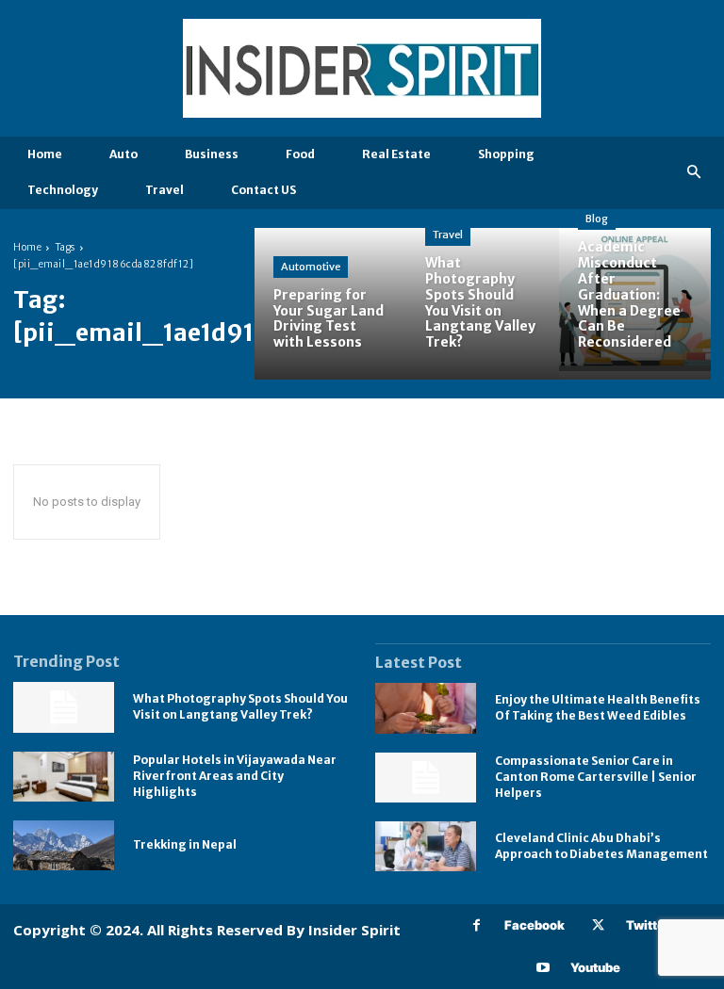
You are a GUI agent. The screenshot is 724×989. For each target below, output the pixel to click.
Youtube (595, 967)
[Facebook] (476, 925)
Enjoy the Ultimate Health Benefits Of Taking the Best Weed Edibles (597, 707)
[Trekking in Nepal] (63, 845)
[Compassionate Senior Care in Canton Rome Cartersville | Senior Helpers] (425, 778)
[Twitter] (598, 925)
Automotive (310, 266)
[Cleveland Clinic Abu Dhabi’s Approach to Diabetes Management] (425, 846)
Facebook (534, 924)
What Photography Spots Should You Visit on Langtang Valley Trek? (240, 706)
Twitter (648, 924)
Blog (596, 218)
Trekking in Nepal (185, 844)
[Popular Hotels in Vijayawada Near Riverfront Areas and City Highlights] (63, 777)
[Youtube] (542, 967)
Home (27, 247)
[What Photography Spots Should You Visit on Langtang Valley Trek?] (482, 304)
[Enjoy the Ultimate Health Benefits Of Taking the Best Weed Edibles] (425, 708)
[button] (694, 172)
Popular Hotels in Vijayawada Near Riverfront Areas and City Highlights (235, 776)
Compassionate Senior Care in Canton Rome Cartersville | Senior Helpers (596, 777)
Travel (448, 234)
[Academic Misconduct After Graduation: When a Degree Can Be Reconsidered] (635, 304)
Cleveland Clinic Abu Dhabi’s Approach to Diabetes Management (601, 846)
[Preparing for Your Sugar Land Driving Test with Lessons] (330, 304)
